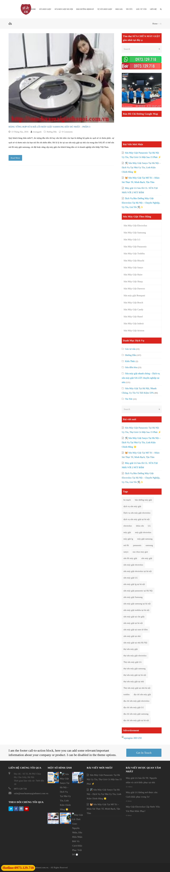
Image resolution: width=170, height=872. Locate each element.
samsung (149, 545)
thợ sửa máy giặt (131, 649)
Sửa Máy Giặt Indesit (134, 323)
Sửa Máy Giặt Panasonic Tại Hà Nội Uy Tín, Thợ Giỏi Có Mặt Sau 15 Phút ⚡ (104, 779)
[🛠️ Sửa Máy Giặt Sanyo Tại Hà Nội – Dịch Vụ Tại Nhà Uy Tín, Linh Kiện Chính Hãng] (65, 809)
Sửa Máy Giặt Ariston (134, 330)
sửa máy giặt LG (131, 578)
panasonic (137, 545)
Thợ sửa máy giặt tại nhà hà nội (137, 688)
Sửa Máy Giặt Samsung (135, 232)
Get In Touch (143, 752)
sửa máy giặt (146, 558)
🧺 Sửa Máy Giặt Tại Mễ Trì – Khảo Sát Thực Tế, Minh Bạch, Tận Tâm (103, 808)
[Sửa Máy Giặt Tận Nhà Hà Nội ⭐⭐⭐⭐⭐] (26, 9)
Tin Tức (129, 399)
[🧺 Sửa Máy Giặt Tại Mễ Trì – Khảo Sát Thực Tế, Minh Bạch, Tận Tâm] (77, 782)
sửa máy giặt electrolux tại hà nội (138, 571)
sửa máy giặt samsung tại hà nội (137, 603)
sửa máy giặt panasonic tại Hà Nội (138, 591)
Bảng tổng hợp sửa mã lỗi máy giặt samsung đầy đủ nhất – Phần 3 (49, 126)
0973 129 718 (20, 788)
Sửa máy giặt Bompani (134, 295)
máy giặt (127, 532)
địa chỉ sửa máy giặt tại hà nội (136, 720)
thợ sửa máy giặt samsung (134, 668)
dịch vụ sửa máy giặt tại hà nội (137, 519)
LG (149, 526)
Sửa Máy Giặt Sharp (133, 281)
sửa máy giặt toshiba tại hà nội (136, 610)
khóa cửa (140, 526)
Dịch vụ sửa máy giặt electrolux (137, 513)
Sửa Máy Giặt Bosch (133, 302)
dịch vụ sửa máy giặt (132, 506)
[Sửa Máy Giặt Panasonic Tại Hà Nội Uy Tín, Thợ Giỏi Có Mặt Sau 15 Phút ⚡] (53, 782)
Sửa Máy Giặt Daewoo (134, 288)
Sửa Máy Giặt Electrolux (135, 225)
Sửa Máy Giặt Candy (133, 309)
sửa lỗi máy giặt (130, 558)
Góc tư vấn (130, 349)
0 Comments (67, 132)
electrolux (128, 526)
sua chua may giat (140, 552)
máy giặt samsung (144, 539)
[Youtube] (26, 808)
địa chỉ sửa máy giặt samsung (136, 714)
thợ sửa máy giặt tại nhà (134, 681)
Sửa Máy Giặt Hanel (133, 316)
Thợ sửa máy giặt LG (133, 662)
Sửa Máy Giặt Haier (133, 274)
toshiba (127, 694)
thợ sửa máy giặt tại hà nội (135, 675)
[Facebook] (16, 808)
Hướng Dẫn (52, 132)
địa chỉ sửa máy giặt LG (134, 707)
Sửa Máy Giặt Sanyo (133, 267)
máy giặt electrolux (143, 532)
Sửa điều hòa (131, 367)
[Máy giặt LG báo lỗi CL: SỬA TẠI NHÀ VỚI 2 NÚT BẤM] (53, 823)
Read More (15, 158)
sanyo (126, 552)
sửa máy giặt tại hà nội (133, 623)
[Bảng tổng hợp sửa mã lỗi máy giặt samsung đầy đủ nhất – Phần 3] (61, 78)
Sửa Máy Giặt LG (132, 239)
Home (155, 23)
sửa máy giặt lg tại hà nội (134, 584)
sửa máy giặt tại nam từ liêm (136, 629)
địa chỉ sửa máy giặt (142, 694)
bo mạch (127, 500)
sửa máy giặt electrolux (133, 565)
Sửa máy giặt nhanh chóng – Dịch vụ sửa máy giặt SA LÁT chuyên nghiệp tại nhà (141, 377)
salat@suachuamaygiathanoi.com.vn (31, 793)
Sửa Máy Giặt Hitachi (134, 260)
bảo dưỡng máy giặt (143, 500)
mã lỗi (126, 545)
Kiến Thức (130, 361)
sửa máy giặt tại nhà (77, 142)
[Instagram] (21, 808)
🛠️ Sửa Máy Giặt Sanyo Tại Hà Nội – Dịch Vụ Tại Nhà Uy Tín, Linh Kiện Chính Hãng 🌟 (141, 167)
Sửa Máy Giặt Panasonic (135, 246)
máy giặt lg (128, 539)
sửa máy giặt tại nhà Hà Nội (135, 642)
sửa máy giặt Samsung (133, 597)
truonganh (37, 132)
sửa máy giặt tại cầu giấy (134, 616)
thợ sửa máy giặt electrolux (135, 655)
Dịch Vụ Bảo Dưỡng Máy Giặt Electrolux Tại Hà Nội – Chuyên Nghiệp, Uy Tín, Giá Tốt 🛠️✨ (141, 202)
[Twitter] (11, 808)
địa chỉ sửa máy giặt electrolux (136, 701)
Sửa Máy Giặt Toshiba (134, 253)
